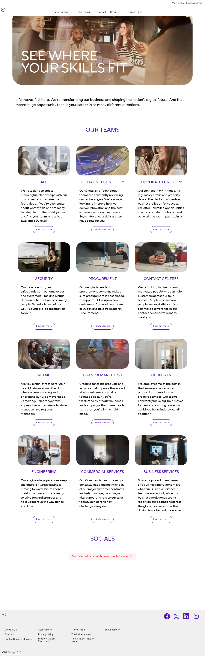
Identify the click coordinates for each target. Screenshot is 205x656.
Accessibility (45, 630)
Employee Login (194, 3)
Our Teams (84, 12)
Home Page (78, 630)
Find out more (44, 229)
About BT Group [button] (108, 12)
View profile (178, 3)
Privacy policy (45, 634)
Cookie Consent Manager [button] (19, 639)
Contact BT (11, 630)
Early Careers (61, 12)
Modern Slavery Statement (46, 640)
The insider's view (81, 634)
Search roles (135, 12)
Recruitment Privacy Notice (82, 640)
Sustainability (112, 630)
